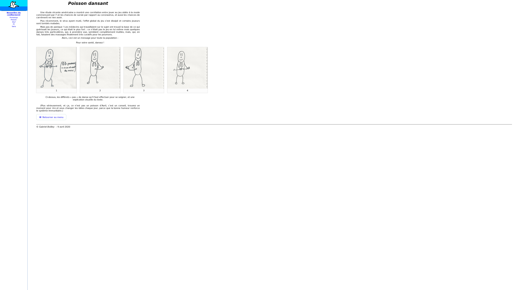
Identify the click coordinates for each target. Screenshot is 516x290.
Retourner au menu (52, 117)
